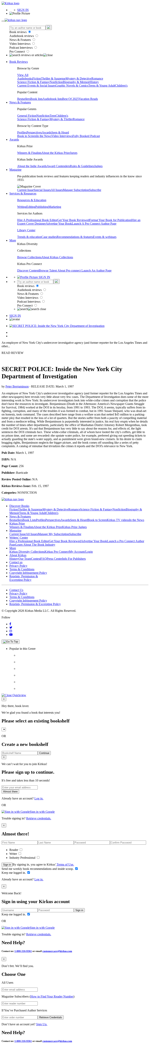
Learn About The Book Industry (35, 544)
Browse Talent (48, 270)
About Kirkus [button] (17, 555)
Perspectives (34, 132)
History (94, 82)
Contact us (15, 562)
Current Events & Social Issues (36, 85)
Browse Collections (29, 257)
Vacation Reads (88, 98)
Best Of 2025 (70, 98)
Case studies (49, 237)
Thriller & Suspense (53, 78)
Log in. (38, 798)
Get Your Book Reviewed (73, 220)
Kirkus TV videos (118, 520)
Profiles (22, 132)
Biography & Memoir (76, 82)
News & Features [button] (20, 102)
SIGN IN (23, 10)
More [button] (12, 240)
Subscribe (95, 190)
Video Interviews (20, 43)
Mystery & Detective (78, 78)
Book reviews (18, 32)
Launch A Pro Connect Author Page (94, 223)
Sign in (7, 864)
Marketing (54, 206)
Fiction (36, 78)
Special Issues (42, 190)
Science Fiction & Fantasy (33, 82)
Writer (13, 853)
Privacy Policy (18, 565)
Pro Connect (17, 51)
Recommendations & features (75, 237)
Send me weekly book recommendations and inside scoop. (38, 868)
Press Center (54, 558)
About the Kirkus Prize (55, 152)
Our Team (25, 558)
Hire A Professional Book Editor (37, 220)
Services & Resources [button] (22, 193)
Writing (21, 206)
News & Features (20, 39)
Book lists (36, 98)
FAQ (43, 558)
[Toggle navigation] (3, 21)
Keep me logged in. (14, 872)
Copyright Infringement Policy (28, 572)
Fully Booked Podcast (86, 136)
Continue (44, 753)
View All (22, 75)
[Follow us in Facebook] (10, 624)
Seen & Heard (60, 132)
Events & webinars (104, 237)
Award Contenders (58, 166)
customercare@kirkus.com (57, 951)
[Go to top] (11, 642)
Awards (46, 132)
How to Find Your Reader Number (51, 996)
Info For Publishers (74, 558)
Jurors (73, 152)
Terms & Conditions (21, 569)
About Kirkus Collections (57, 257)
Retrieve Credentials (50, 1017)
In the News (43, 136)
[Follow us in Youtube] (10, 634)
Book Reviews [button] (18, 61)
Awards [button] (14, 139)
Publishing (41, 206)
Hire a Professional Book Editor (29, 541)
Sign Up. (41, 1024)
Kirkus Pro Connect (57, 551)
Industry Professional (22, 857)
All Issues (57, 190)
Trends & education (29, 237)
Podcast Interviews (21, 47)
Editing (30, 206)
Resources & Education (31, 200)
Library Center (26, 230)
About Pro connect (69, 270)
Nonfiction (56, 82)
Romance (97, 78)
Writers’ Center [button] (18, 537)
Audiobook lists (52, 98)
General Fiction (26, 115)
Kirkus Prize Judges (74, 527)
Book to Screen (26, 136)
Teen (53, 115)
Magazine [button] (15, 169)
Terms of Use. (65, 864)
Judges (98, 166)
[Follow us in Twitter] (10, 627)
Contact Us (16, 590)
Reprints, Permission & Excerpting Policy (23, 578)
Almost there (10, 791)
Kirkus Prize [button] (17, 523)
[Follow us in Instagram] (10, 631)
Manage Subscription (76, 190)
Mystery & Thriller (61, 119)
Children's (121, 85)
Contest (35, 558)
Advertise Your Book (59, 223)
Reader (14, 849)
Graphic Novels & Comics (71, 85)
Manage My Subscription (53, 534)
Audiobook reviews (22, 36)
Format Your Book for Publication (110, 220)
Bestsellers (23, 98)
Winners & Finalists (29, 152)
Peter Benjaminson (17, 386)
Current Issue (25, 190)
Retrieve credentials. (38, 818)
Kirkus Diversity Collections (27, 551)
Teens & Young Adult (101, 85)
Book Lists (29, 520)
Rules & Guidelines (82, 166)
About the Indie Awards (32, 166)
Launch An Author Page (96, 270)
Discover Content (28, 270)
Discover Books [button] (19, 506)
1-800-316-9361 (23, 951)
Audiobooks (24, 78)
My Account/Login (81, 551)
